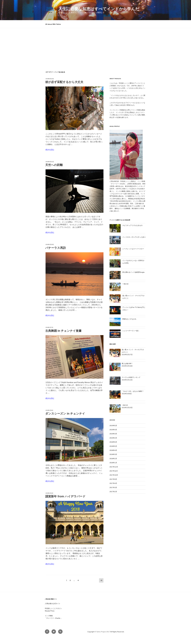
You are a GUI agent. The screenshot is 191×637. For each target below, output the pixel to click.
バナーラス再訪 (55, 247)
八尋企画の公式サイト (52, 603)
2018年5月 (113, 446)
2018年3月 (113, 454)
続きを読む (50, 150)
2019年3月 (113, 434)
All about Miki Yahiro (53, 24)
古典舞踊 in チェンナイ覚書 (63, 330)
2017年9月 (113, 479)
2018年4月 (113, 450)
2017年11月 (114, 471)
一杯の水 (125, 284)
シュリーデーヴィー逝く (130, 331)
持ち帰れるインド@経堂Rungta (133, 272)
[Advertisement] (95, 44)
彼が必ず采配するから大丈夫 (64, 82)
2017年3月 (113, 487)
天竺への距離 (54, 165)
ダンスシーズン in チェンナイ (65, 413)
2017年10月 (114, 475)
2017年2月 (113, 491)
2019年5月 (113, 425)
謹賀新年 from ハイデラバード (65, 496)
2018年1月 (113, 463)
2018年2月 (113, 458)
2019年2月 (113, 438)
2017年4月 (113, 483)
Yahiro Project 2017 (103, 632)
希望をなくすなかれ (129, 319)
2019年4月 (113, 430)
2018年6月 (113, 442)
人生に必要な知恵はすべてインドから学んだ (98, 9)
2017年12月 (114, 467)
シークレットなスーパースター (133, 249)
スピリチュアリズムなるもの (132, 225)
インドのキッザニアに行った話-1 (133, 237)
